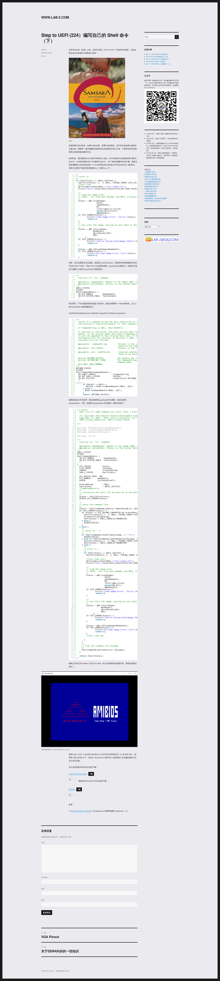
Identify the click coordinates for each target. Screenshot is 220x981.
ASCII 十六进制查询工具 (152, 179)
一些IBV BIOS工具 (150, 191)
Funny (43, 56)
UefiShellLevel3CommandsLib (78, 774)
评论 (43, 842)
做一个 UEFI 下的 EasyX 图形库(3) (157, 59)
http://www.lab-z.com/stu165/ (81, 811)
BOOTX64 (72, 789)
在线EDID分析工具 (150, 177)
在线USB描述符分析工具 (152, 201)
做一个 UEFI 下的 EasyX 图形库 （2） (158, 64)
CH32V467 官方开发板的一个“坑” (157, 57)
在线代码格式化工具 (151, 186)
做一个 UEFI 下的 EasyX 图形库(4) (157, 54)
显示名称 (44, 877)
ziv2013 (43, 50)
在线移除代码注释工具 (151, 184)
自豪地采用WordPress (63, 971)
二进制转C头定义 (150, 172)
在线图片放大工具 (150, 189)
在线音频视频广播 (150, 196)
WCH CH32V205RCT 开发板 (155, 61)
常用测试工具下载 (150, 174)
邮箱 (42, 889)
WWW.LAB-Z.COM (55, 17)
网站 (42, 900)
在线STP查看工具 (150, 194)
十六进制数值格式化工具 (152, 181)
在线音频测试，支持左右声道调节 (155, 198)
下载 (91, 774)
